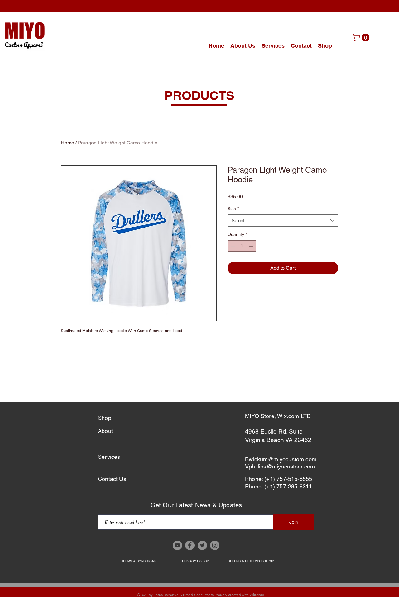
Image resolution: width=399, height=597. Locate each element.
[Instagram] (214, 545)
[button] (361, 37)
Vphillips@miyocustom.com (280, 466)
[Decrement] (232, 246)
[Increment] (251, 246)
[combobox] (283, 220)
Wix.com (257, 594)
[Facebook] (190, 545)
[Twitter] (202, 545)
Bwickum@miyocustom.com (280, 459)
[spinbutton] (242, 246)
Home (67, 143)
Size (233, 208)
